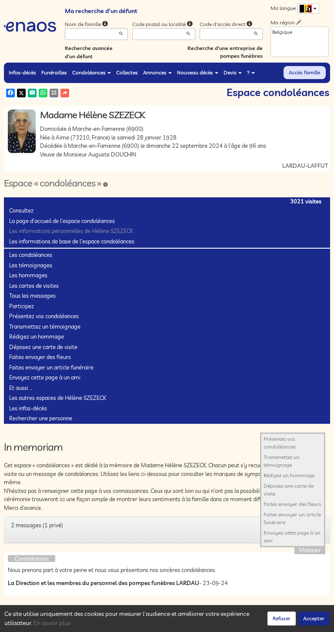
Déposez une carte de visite (43, 346)
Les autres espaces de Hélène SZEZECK (57, 397)
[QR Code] (54, 93)
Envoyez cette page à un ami (44, 377)
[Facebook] (10, 93)
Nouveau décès (195, 72)
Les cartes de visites (34, 285)
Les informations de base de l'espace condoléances (71, 241)
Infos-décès (22, 72)
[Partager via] (64, 93)
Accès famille (304, 72)
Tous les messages (32, 295)
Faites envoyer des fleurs (40, 356)
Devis (230, 72)
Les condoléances (30, 254)
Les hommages (28, 275)
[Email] (32, 93)
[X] (21, 93)
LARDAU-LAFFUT (305, 165)
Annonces (155, 72)
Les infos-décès (28, 408)
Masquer (310, 549)
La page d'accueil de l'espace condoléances (62, 220)
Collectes (127, 72)
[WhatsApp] (43, 93)
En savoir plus (51, 623)
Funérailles (54, 72)
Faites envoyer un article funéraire (51, 367)
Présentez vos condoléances (44, 316)
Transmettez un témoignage (44, 326)
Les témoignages (30, 265)
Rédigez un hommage (36, 336)
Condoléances (89, 72)
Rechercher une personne (40, 418)
